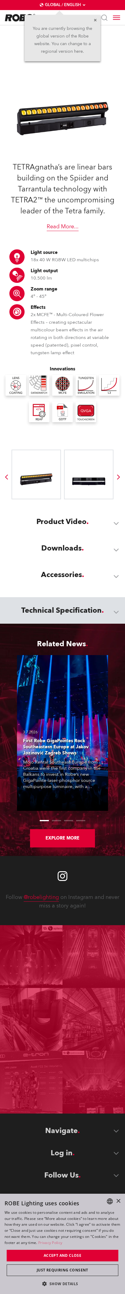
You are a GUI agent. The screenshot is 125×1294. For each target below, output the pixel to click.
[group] (6, 477)
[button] (62, 1283)
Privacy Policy (50, 1242)
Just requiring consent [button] (62, 1270)
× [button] (118, 1201)
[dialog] (62, 1244)
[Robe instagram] (62, 876)
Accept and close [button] (62, 1255)
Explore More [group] (62, 838)
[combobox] (110, 1201)
